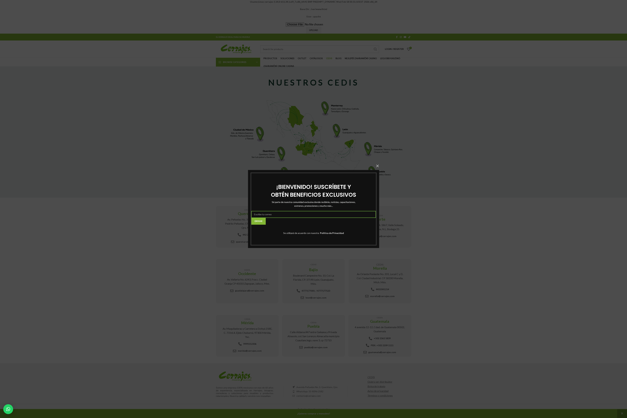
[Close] (377, 166)
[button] (8, 409)
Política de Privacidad (331, 233)
